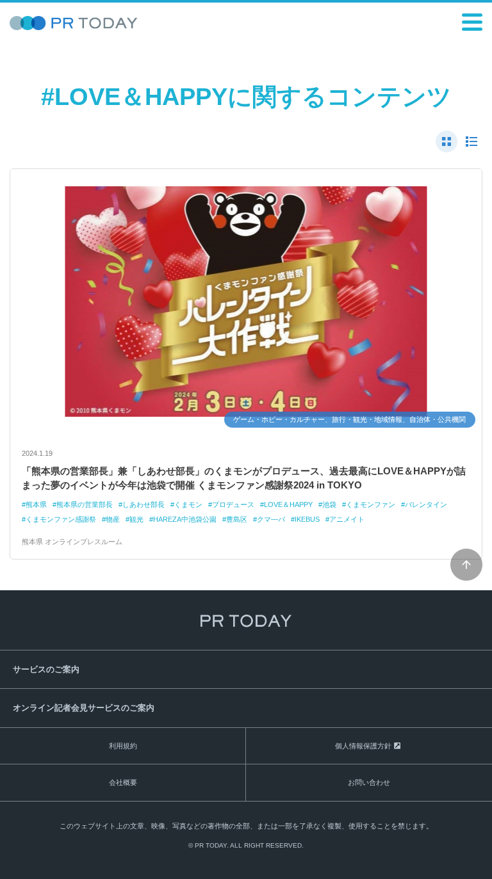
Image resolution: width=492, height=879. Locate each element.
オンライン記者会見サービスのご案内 (83, 708)
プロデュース (233, 504)
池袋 (329, 504)
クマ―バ (271, 519)
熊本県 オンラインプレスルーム (72, 541)
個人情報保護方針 (363, 746)
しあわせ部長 (143, 504)
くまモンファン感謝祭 (61, 519)
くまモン (188, 504)
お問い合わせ (369, 782)
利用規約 (123, 746)
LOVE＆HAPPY (288, 504)
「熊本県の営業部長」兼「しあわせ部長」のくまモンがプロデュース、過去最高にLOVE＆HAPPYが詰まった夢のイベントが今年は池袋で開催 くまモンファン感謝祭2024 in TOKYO (244, 478)
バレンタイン (426, 504)
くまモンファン (370, 504)
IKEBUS (307, 519)
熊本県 (36, 504)
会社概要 (123, 782)
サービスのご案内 (46, 669)
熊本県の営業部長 (84, 504)
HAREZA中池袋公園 (185, 519)
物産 (113, 519)
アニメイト (347, 519)
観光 (136, 519)
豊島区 (236, 519)
